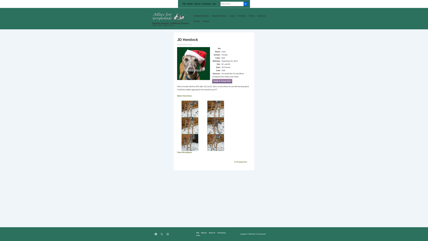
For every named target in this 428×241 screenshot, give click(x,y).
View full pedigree (184, 152)
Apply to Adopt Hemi (222, 81)
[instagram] (168, 234)
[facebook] (156, 234)
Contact (206, 21)
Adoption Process (219, 16)
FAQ (184, 4)
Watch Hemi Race (184, 96)
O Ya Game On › (241, 162)
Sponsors (261, 16)
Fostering (242, 16)
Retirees (190, 4)
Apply (232, 16)
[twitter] (162, 234)
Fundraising (206, 4)
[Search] (246, 4)
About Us (197, 4)
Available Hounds (201, 16)
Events (252, 16)
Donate (197, 21)
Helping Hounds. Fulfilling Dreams (170, 23)
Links (214, 4)
